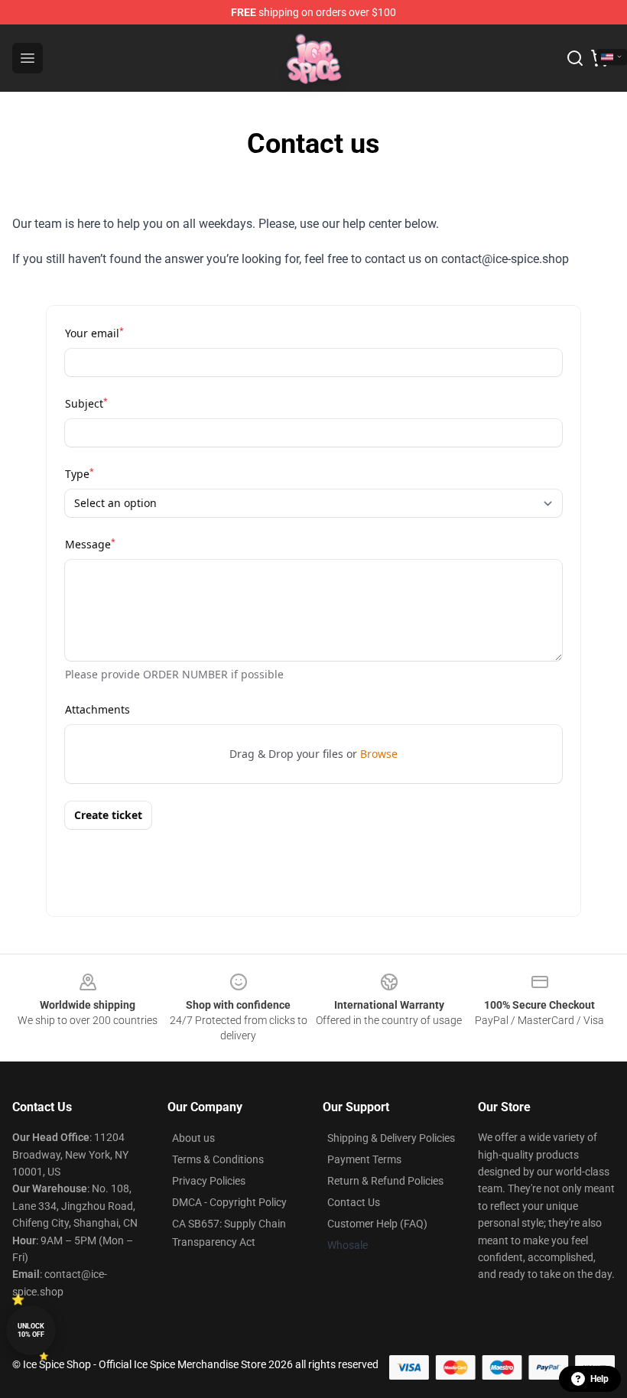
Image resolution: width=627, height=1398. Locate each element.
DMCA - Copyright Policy (229, 1202)
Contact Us (353, 1202)
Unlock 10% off (31, 1330)
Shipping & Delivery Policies (391, 1138)
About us (193, 1138)
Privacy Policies (208, 1181)
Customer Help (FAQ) (377, 1224)
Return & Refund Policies (385, 1181)
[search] (575, 58)
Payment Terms (364, 1159)
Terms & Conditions (218, 1159)
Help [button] (599, 1379)
